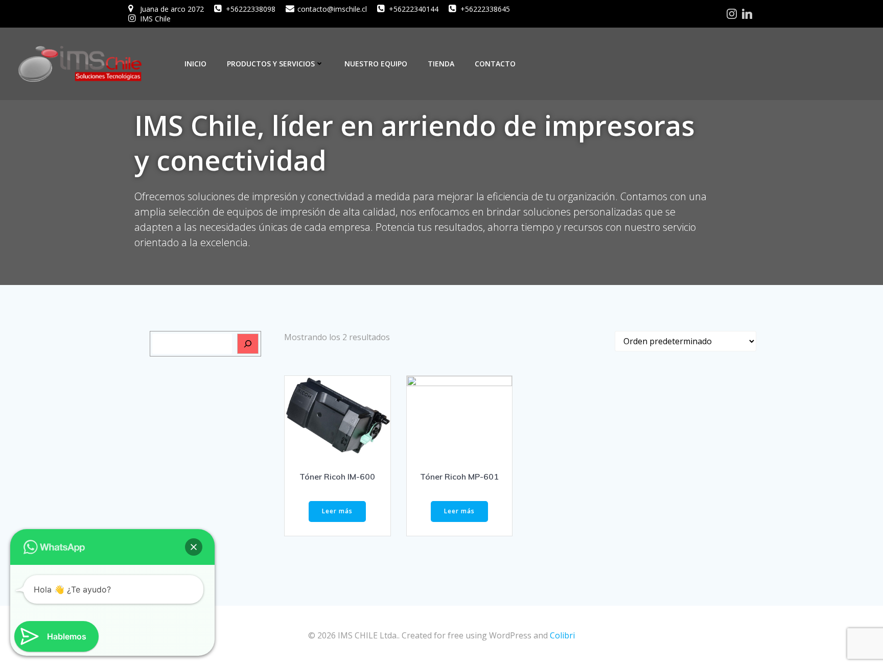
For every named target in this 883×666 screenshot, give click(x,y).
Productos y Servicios (271, 63)
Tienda (441, 63)
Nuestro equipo (375, 63)
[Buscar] (248, 344)
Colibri (562, 635)
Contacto (495, 63)
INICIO (195, 63)
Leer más (337, 511)
